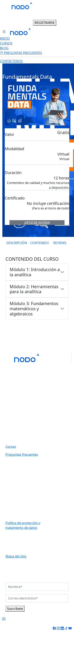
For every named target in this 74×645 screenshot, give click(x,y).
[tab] (17, 243)
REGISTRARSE (45, 22)
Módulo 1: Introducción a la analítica (35, 272)
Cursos (11, 446)
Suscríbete (15, 608)
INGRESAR (22, 22)
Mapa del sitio (16, 556)
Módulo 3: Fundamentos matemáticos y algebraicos (34, 309)
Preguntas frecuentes (22, 454)
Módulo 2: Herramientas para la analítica (34, 289)
